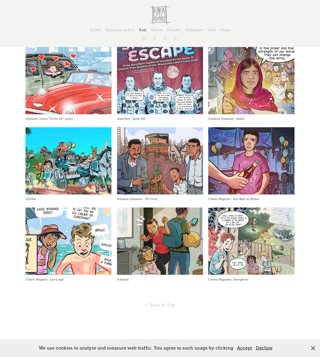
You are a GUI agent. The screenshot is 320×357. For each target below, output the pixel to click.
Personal (173, 30)
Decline (264, 348)
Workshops (194, 30)
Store (212, 30)
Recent (95, 30)
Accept (244, 348)
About (225, 30)
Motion (156, 30)
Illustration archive (119, 30)
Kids (142, 30)
